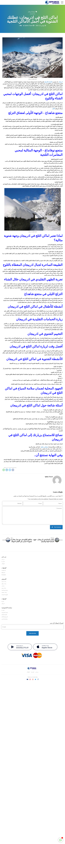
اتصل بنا (3, 610)
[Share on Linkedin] (6, 470)
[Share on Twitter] (10, 470)
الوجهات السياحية (5, 594)
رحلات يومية (4, 588)
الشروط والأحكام (5, 616)
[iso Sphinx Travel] (45, 647)
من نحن (3, 559)
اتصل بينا (3, 561)
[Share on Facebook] (13, 470)
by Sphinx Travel (27, 25)
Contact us (4, 570)
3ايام (54, 108)
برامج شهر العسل (5, 590)
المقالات (3, 563)
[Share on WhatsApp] (3, 470)
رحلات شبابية (4, 581)
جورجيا (3, 601)
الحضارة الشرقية (48, 81)
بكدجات (3, 585)
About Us (3, 572)
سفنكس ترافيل (44, 447)
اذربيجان (61, 81)
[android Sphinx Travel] (19, 647)
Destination (4, 574)
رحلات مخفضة (4, 592)
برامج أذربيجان (31, 11)
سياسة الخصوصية (5, 612)
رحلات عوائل (4, 583)
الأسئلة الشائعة (4, 614)
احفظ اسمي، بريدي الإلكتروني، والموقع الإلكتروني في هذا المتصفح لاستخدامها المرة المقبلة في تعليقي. (37, 496)
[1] (60, 840)
